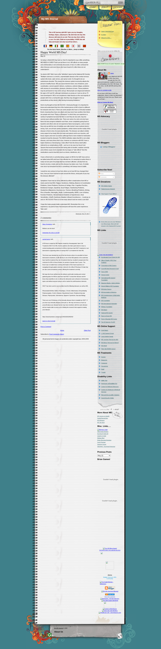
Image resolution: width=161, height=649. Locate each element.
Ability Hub (104, 380)
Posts (102, 173)
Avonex (103, 357)
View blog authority (109, 596)
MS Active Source (106, 289)
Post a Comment (46, 327)
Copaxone (104, 363)
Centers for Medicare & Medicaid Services (110, 391)
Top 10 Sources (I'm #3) (108, 322)
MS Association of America (108, 292)
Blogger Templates (49, 635)
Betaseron (104, 360)
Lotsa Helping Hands (107, 336)
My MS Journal (49, 19)
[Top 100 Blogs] (110, 548)
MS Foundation (105, 300)
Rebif (102, 369)
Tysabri (103, 372)
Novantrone (104, 366)
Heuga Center (105, 274)
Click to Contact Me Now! (105, 102)
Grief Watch (104, 330)
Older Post (87, 330)
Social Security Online (107, 398)
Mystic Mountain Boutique (104, 440)
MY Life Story (101, 422)
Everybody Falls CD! (102, 433)
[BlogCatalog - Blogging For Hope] (102, 429)
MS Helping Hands (106, 186)
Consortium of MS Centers (108, 265)
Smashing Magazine (120, 636)
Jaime (112, 73)
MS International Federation (109, 303)
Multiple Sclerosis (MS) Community (109, 578)
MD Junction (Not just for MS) (109, 339)
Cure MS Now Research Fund (110, 268)
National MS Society (107, 313)
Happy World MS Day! (54, 52)
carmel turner (46, 239)
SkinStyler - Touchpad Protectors (106, 446)
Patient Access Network (108, 189)
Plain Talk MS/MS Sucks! (108, 349)
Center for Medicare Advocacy (110, 386)
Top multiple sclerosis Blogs (109, 550)
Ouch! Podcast (101, 442)
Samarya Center (101, 444)
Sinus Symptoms (47, 224)
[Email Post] (90, 214)
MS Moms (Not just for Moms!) (110, 342)
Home (92, 7)
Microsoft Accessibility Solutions (110, 395)
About (105, 7)
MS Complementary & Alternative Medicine (110, 296)
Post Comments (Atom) (56, 334)
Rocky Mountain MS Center (109, 319)
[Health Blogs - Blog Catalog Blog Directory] (109, 600)
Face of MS (104, 271)
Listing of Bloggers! (109, 147)
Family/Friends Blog (102, 418)
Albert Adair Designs (102, 431)
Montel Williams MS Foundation (110, 286)
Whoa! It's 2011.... (106, 38)
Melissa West (100, 438)
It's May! (103, 34)
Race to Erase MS (106, 316)
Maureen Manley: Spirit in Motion (110, 283)
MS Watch (104, 309)
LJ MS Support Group (107, 333)
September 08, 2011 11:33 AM (50, 232)
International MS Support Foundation (108, 279)
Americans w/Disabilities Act (109, 383)
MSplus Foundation (106, 306)
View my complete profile (104, 90)
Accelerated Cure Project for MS (110, 257)
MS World (104, 345)
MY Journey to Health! (103, 416)
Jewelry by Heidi (101, 436)
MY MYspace (101, 420)
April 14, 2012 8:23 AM (48, 321)
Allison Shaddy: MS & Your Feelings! (108, 261)
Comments (103, 177)
